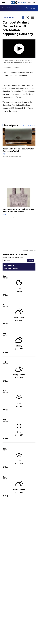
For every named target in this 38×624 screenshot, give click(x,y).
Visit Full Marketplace (28, 125)
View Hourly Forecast (10, 268)
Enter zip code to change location (13, 257)
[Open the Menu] (3, 2)
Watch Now (32, 2)
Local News (9, 17)
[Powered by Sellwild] (32, 250)
